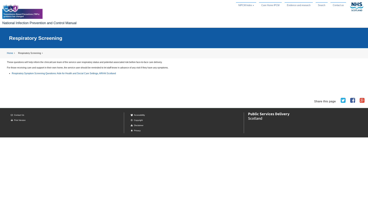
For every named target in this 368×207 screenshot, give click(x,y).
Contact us (338, 5)
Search (321, 5)
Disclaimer (138, 125)
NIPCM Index (245, 5)
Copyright (138, 120)
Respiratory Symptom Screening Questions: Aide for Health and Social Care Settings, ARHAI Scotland (64, 73)
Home (10, 53)
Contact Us (19, 115)
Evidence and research (298, 5)
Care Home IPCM (270, 5)
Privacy (137, 130)
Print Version (20, 120)
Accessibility (139, 115)
